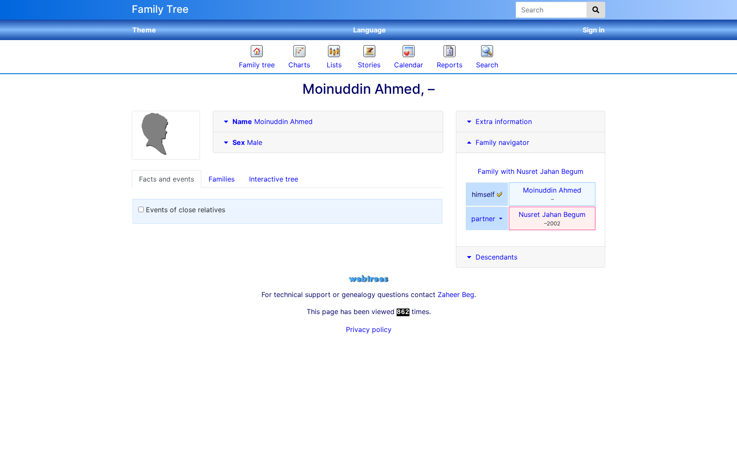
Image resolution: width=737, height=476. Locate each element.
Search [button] (487, 65)
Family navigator (501, 142)
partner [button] (484, 218)
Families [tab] (222, 179)
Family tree (257, 65)
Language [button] (369, 30)
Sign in (594, 30)
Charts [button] (299, 65)
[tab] (328, 121)
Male (247, 142)
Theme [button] (144, 30)
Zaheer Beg (456, 294)
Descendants (496, 257)
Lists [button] (334, 65)
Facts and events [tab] (166, 179)
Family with (530, 171)
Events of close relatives (184, 209)
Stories (369, 65)
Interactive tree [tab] (273, 179)
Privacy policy (369, 329)
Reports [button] (449, 65)
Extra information (504, 121)
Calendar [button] (408, 65)
